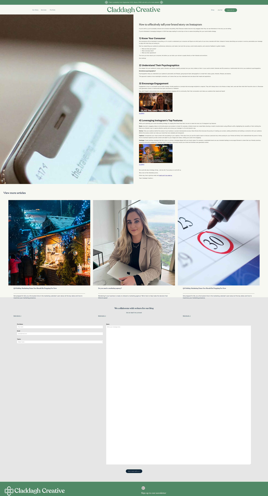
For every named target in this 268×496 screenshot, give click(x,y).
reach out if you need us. (165, 175)
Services (43, 10)
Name (107, 324)
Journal (220, 10)
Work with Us (230, 10)
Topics (19, 339)
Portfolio (52, 10)
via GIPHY (141, 113)
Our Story (35, 10)
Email (18, 331)
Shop (212, 10)
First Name (20, 324)
